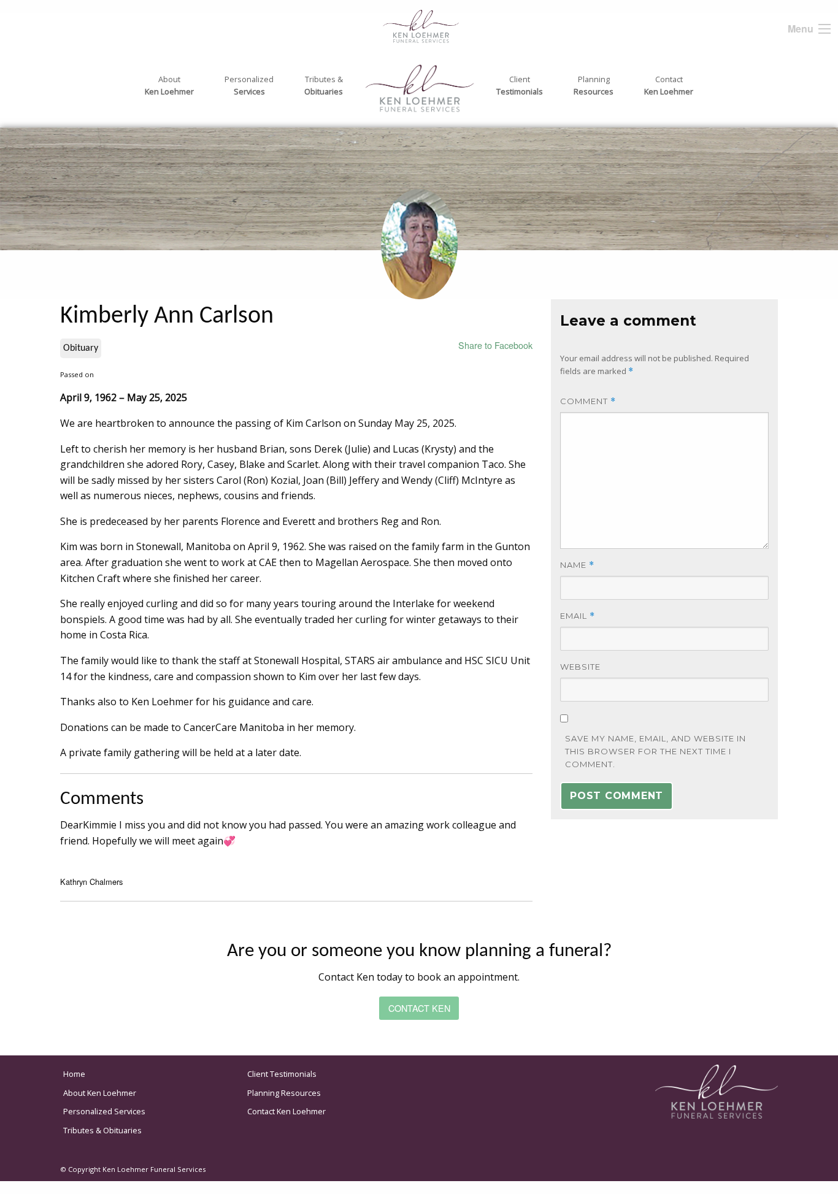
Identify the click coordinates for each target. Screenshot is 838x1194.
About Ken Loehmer (99, 1092)
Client (519, 85)
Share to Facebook (495, 345)
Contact (668, 85)
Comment (588, 401)
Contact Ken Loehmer (286, 1111)
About (169, 85)
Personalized (249, 85)
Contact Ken (419, 1007)
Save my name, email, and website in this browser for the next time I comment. (655, 751)
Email (577, 616)
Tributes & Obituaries (102, 1130)
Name (577, 565)
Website (580, 667)
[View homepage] (396, 25)
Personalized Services (104, 1111)
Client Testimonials (282, 1073)
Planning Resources (284, 1092)
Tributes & (323, 85)
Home (74, 1073)
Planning (593, 85)
